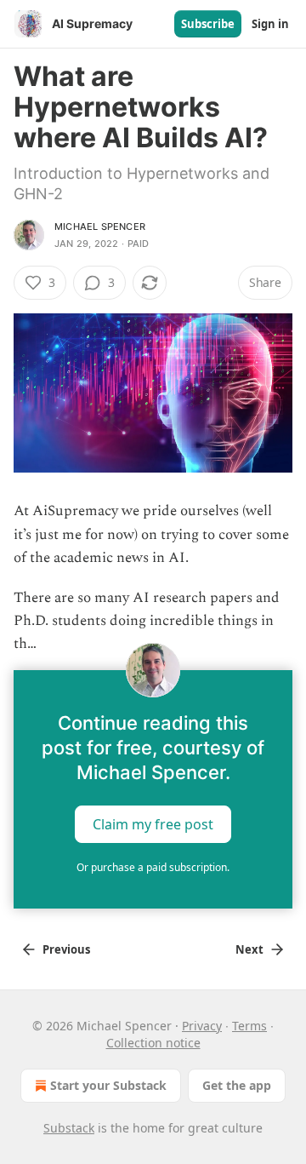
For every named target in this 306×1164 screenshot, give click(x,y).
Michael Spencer (99, 226)
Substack (68, 1128)
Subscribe (208, 24)
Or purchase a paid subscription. (153, 867)
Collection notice (153, 1043)
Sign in (270, 24)
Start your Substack (108, 1085)
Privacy (202, 1026)
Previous (66, 949)
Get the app (236, 1085)
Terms (249, 1026)
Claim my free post (153, 823)
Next (249, 949)
